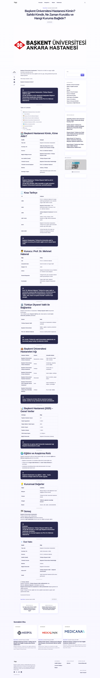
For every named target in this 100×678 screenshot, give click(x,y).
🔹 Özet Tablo (28, 129)
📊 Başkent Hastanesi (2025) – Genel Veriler (32, 121)
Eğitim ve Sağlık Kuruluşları (72, 86)
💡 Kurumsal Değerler (27, 125)
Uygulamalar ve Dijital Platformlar (73, 102)
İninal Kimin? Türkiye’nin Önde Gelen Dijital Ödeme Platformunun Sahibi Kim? (75, 146)
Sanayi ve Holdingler (71, 93)
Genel (68, 88)
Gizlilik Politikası (58, 663)
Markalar (68, 90)
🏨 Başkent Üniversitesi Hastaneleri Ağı (31, 119)
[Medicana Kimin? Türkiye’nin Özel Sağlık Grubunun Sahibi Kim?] (74, 631)
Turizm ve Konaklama (71, 99)
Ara (68, 71)
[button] (84, 2)
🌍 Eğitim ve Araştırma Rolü (29, 123)
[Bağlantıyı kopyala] (14, 84)
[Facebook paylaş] (14, 79)
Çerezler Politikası (58, 665)
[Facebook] (14, 672)
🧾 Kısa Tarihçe (26, 113)
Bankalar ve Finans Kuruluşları (73, 84)
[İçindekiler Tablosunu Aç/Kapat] (21, 110)
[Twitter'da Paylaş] (14, 77)
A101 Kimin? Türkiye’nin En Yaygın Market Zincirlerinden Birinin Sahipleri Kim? (70, 164)
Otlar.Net (68, 663)
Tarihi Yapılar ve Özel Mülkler (72, 97)
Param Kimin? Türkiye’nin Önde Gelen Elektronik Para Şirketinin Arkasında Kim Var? (75, 134)
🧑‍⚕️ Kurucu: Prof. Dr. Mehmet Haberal (30, 115)
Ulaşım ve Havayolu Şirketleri (73, 101)
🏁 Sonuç (25, 128)
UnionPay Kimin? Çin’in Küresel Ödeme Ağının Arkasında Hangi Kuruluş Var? (75, 120)
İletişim (56, 667)
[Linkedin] (21, 672)
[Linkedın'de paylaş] (14, 82)
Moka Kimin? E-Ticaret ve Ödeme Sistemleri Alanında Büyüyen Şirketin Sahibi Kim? (75, 140)
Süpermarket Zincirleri (71, 95)
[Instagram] (19, 672)
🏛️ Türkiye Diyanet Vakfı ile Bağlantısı (31, 117)
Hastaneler (54, 599)
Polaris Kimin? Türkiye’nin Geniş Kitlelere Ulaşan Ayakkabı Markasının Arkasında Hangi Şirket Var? (75, 127)
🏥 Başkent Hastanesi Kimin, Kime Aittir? (31, 111)
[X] (16, 672)
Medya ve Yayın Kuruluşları (72, 91)
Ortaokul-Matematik (82, 663)
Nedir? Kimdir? (83, 672)
